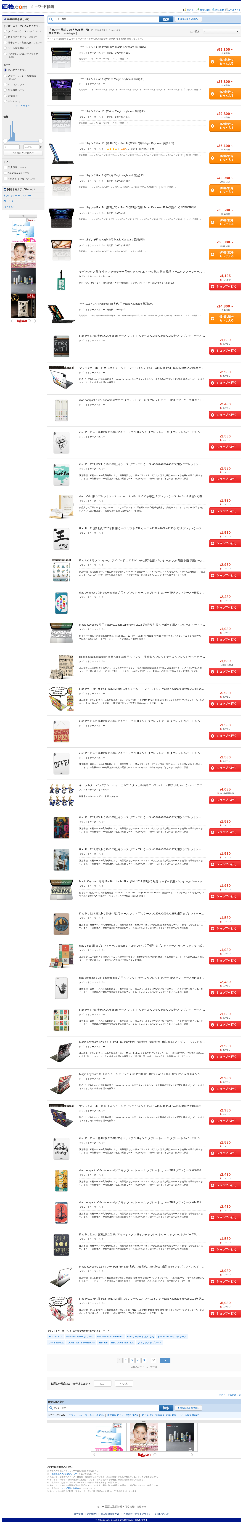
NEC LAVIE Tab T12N (122, 1342)
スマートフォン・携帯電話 (22, 77)
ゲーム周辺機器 (18, 48)
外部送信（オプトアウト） (137, 1514)
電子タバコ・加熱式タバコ (25, 42)
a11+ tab (103, 1342)
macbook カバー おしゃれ (79, 1336)
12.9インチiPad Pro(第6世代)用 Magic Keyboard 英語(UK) (119, 303)
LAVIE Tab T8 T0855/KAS (81, 1342)
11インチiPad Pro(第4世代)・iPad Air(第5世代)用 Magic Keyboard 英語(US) (129, 143)
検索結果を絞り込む (189, 19)
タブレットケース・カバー (25, 31)
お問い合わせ (162, 1514)
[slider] (5, 141)
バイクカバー (10, 207)
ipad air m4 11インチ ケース (172, 1336)
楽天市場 (17, 167)
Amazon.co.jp (18, 173)
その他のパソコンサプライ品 (23, 55)
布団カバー (9, 201)
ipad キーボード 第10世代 (140, 1336)
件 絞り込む (23, 153)
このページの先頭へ (228, 1395)
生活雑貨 (16, 90)
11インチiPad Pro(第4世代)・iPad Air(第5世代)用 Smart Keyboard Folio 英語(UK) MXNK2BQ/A (141, 207)
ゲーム (14, 101)
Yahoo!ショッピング (21, 178)
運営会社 (78, 1514)
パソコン (16, 84)
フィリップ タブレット (150, 1342)
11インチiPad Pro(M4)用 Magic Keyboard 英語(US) (115, 111)
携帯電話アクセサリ (22, 37)
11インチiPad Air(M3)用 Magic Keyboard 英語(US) (114, 175)
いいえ (124, 1383)
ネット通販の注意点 (70, 1488)
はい (102, 1383)
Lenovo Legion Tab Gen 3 (110, 1336)
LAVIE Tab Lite (56, 1342)
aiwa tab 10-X (56, 1336)
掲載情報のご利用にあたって (64, 1474)
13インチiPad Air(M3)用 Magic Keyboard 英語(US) (115, 239)
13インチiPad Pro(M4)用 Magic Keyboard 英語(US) (115, 46)
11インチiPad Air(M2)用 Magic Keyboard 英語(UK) (114, 79)
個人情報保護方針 (110, 1514)
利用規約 (92, 1514)
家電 (13, 96)
